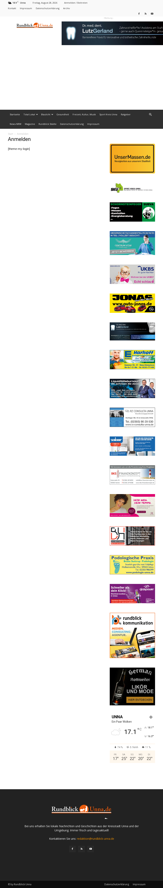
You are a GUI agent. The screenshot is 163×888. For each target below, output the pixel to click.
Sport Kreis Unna (108, 114)
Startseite (15, 114)
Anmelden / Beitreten (75, 2)
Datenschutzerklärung (47, 8)
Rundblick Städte (47, 123)
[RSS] (145, 13)
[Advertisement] (81, 80)
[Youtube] (152, 13)
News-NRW (15, 123)
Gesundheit (62, 114)
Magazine (30, 123)
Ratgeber (126, 114)
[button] (150, 114)
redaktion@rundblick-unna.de (95, 838)
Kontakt (12, 8)
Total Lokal (29, 114)
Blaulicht (45, 114)
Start (10, 134)
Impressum (26, 8)
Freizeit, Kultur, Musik (84, 114)
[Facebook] (139, 13)
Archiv (66, 8)
